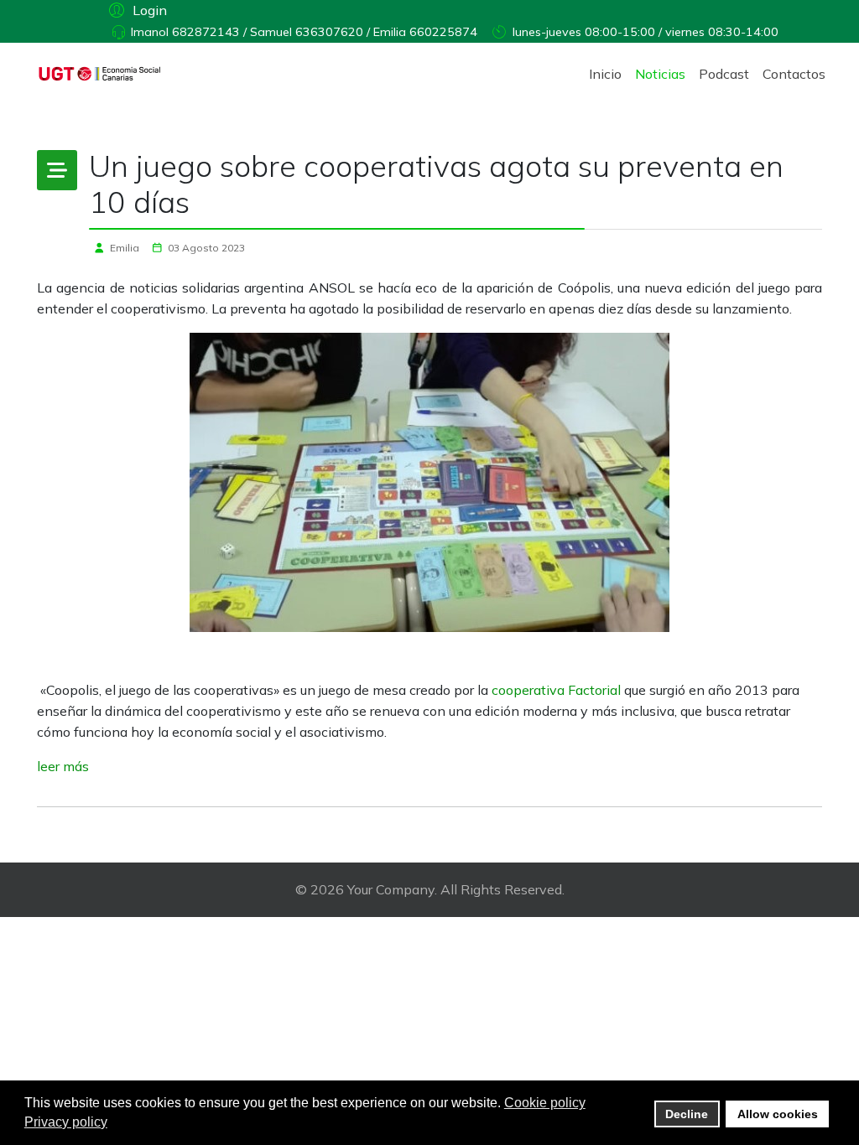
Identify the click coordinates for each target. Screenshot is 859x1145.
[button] (135, 9)
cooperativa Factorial (556, 689)
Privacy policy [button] (65, 1122)
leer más (63, 766)
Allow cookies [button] (777, 1114)
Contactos (794, 73)
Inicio (605, 73)
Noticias (660, 73)
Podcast (724, 73)
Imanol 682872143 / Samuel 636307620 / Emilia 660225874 (304, 31)
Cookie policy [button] (545, 1103)
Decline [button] (686, 1114)
